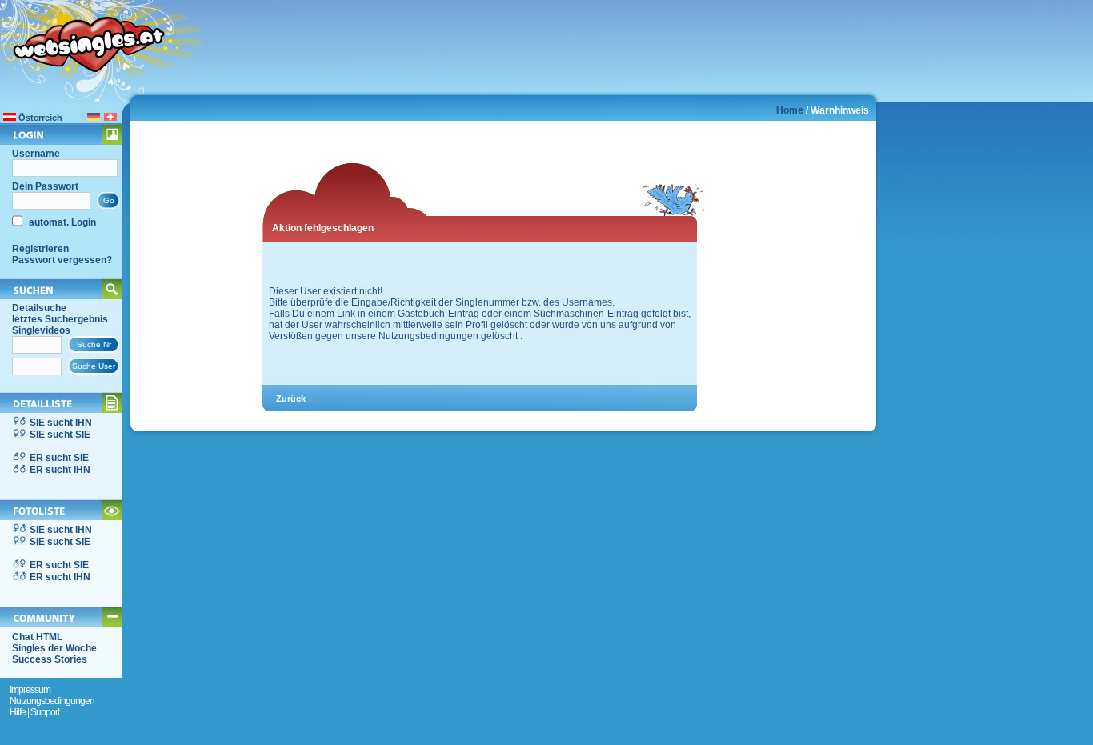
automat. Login (61, 222)
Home (789, 110)
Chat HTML (37, 637)
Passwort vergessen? (62, 260)
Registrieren (40, 248)
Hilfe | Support (34, 712)
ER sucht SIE (59, 457)
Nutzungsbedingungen (52, 701)
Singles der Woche (54, 648)
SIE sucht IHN (61, 422)
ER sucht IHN (60, 469)
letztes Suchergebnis (60, 319)
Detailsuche (39, 308)
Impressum (30, 689)
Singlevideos (41, 330)
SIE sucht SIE (60, 434)
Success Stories (49, 659)
